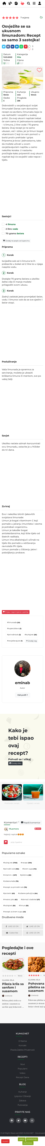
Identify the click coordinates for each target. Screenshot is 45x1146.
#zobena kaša (10, 881)
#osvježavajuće (14, 641)
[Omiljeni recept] (39, 70)
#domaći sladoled (30, 899)
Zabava (22, 1100)
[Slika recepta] (22, 78)
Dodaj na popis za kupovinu (17, 241)
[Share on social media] (4, 46)
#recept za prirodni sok (15, 887)
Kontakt (22, 1045)
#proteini (9, 893)
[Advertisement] (22, 187)
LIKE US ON (13, 926)
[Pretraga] (29, 3)
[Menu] (5, 3)
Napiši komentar (31, 822)
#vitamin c (10, 875)
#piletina (25, 875)
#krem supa (29, 869)
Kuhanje (22, 1092)
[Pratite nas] (11, 1120)
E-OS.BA (24, 1136)
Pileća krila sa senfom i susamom (13, 987)
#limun (23, 905)
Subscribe (13, 933)
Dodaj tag (32, 641)
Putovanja (23, 1105)
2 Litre (12, 229)
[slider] (10, 17)
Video (22, 1073)
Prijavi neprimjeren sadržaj (16, 612)
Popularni (22, 1069)
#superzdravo (14, 628)
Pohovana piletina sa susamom (36, 987)
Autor (38, 829)
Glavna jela (8, 980)
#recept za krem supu (14, 912)
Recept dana (22, 1077)
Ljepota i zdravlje (22, 1096)
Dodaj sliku (16, 763)
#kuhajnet (31, 634)
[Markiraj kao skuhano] (41, 17)
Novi (22, 1064)
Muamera (14, 829)
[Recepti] (23, 3)
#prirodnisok (14, 634)
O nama (22, 1041)
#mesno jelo (10, 899)
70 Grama (15, 233)
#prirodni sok (11, 869)
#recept (26, 863)
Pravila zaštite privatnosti (22, 1050)
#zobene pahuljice (28, 893)
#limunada (13, 622)
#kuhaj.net (10, 863)
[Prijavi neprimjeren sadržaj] (6, 842)
